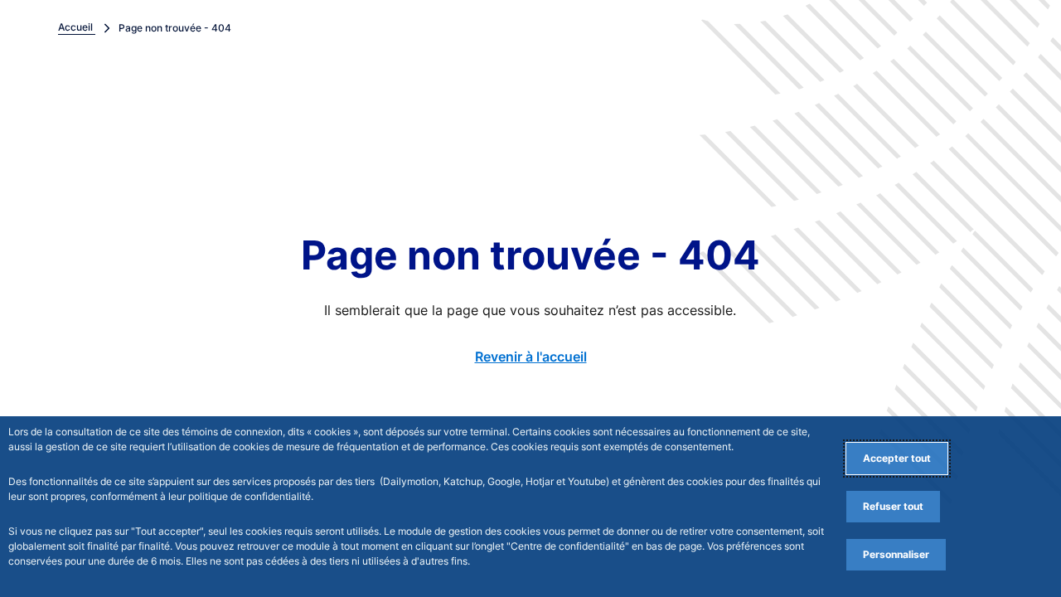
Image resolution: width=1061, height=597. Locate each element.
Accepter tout (897, 458)
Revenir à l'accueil (531, 356)
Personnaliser (896, 554)
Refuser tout (893, 506)
